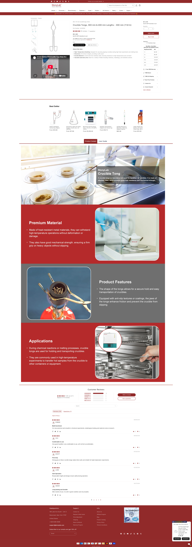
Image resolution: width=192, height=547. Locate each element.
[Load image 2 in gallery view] (34, 30)
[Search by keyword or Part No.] (133, 5)
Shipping (75, 519)
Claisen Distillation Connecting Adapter (55, 127)
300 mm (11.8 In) (79, 45)
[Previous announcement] (78, 1)
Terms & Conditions (102, 525)
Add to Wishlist (147, 89)
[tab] (90, 141)
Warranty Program (78, 525)
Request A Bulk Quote (79, 514)
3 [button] (96, 500)
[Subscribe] (74, 533)
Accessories (34, 18)
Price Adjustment (77, 517)
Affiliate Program (101, 514)
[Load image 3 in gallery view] (34, 36)
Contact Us (76, 511)
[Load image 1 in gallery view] (34, 23)
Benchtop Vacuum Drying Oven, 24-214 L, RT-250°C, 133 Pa (90, 128)
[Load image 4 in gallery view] (34, 43)
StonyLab (98, 546)
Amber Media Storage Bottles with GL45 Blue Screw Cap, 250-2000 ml (140, 128)
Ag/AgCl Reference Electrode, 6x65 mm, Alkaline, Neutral (122, 128)
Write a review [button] (127, 394)
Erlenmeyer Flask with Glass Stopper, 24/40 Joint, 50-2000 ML (73, 128)
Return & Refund (77, 522)
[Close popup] (189, 523)
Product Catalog (101, 519)
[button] (77, 31)
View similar (177, 538)
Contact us (89, 39)
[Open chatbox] (189, 544)
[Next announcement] (113, 1)
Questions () (68, 411)
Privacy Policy (100, 522)
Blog (98, 517)
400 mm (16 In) (92, 45)
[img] (56, 420)
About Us (99, 511)
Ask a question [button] (126, 398)
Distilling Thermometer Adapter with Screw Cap (106, 127)
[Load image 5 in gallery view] (34, 50)
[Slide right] (139, 123)
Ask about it (185, 538)
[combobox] (121, 5)
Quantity (145, 26)
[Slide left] (52, 123)
